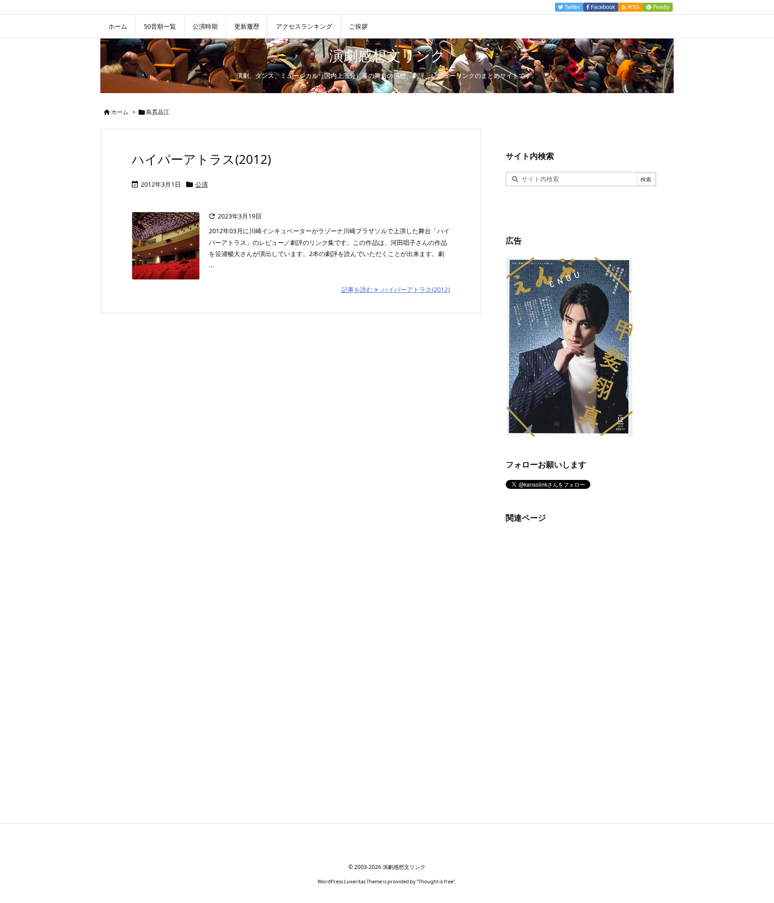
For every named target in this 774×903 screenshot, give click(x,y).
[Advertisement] (573, 668)
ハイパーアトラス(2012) (201, 158)
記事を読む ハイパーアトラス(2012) (395, 289)
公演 (201, 184)
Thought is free (435, 881)
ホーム (120, 112)
